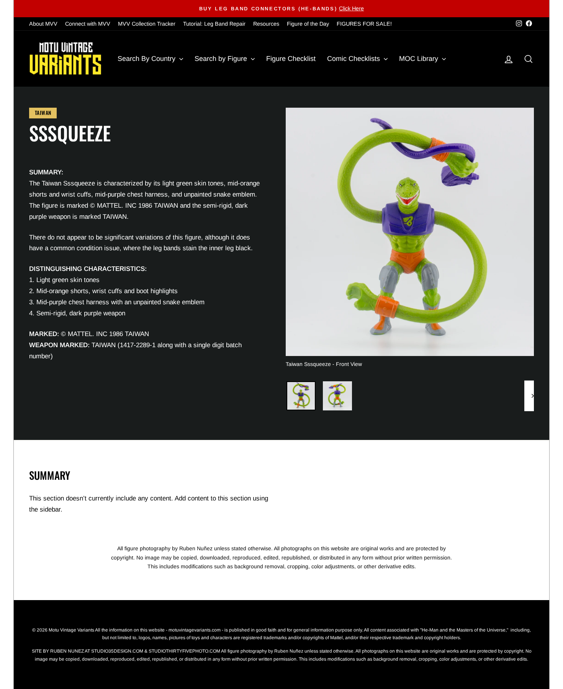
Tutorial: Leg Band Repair (214, 24)
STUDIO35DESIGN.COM (117, 651)
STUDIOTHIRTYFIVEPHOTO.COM (184, 651)
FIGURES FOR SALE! (364, 24)
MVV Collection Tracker (146, 24)
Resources (266, 24)
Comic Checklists (354, 58)
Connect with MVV (87, 24)
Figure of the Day (308, 24)
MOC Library (419, 58)
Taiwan (43, 112)
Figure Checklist (291, 58)
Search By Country (147, 58)
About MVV (43, 24)
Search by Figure (222, 58)
